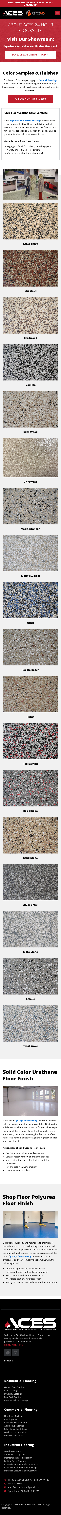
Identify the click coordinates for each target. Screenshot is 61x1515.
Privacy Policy (10, 1344)
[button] (57, 13)
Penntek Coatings (47, 80)
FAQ (21, 1344)
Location (8, 1360)
